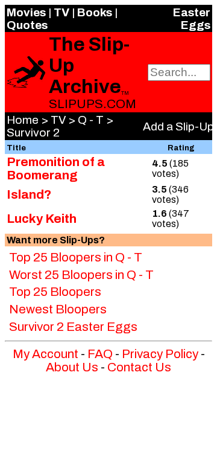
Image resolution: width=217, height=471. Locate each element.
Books (94, 12)
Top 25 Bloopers (55, 291)
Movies (26, 12)
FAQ (100, 353)
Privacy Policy (160, 353)
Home (23, 120)
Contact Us (139, 367)
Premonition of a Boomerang (56, 168)
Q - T (91, 120)
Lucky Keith (42, 218)
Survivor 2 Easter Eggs (73, 326)
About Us (72, 367)
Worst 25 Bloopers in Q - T (81, 274)
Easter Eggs (191, 18)
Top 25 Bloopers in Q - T (75, 257)
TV (61, 12)
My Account (45, 353)
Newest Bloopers (58, 309)
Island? (29, 194)
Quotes (27, 25)
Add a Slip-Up (178, 126)
